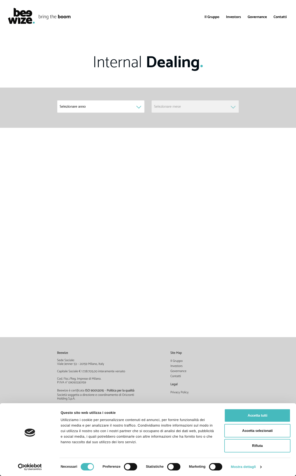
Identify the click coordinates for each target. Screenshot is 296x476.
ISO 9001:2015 (94, 390)
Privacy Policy (179, 392)
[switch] (130, 466)
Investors (233, 17)
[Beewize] (19, 16)
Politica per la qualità (121, 390)
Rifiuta (257, 446)
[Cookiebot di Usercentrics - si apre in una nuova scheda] (30, 467)
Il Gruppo (211, 17)
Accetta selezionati (257, 431)
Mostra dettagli (243, 467)
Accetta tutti (257, 415)
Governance (257, 17)
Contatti (280, 17)
